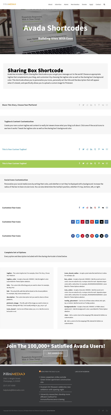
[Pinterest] (99, 105)
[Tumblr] (95, 105)
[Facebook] (79, 105)
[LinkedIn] (91, 105)
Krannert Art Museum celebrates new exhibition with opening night (55, 388)
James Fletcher (50, 410)
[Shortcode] (55, 27)
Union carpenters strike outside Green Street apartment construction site (55, 379)
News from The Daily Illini (50, 372)
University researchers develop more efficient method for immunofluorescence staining (55, 397)
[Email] (107, 105)
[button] (104, 4)
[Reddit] (87, 105)
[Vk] (103, 105)
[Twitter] (83, 105)
